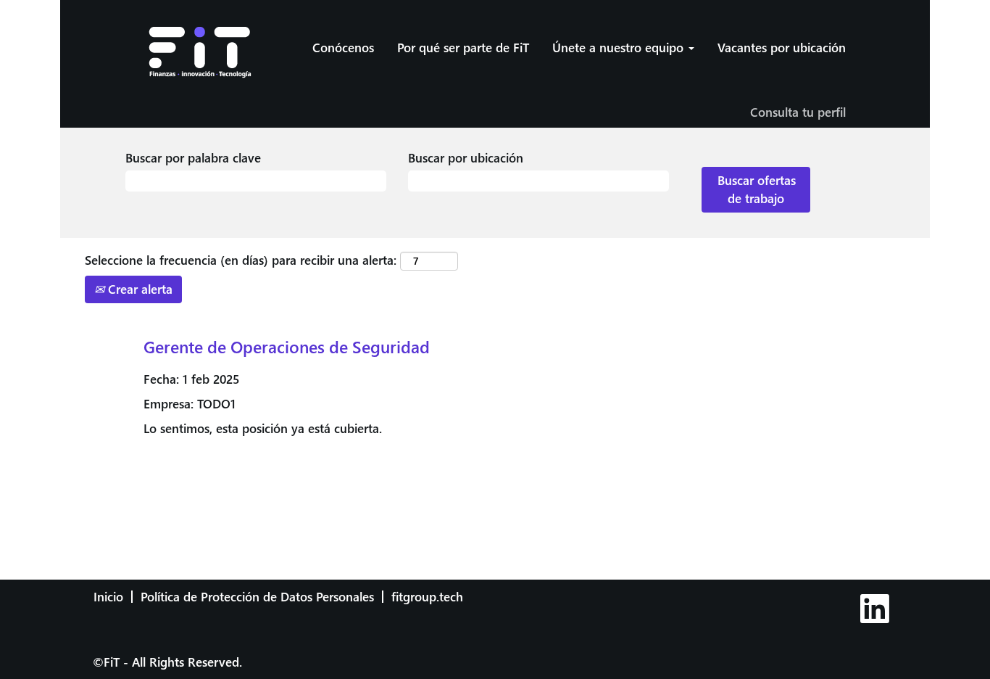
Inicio (108, 596)
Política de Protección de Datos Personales (257, 596)
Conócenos (343, 47)
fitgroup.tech (427, 596)
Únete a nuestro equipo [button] (619, 47)
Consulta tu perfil (798, 112)
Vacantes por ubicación (781, 47)
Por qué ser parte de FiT (463, 47)
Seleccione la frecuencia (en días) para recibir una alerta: (240, 260)
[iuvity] (907, 591)
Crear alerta (138, 289)
